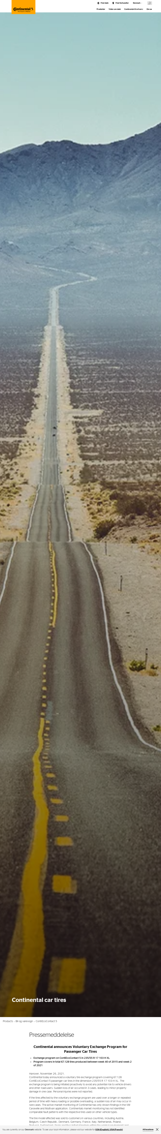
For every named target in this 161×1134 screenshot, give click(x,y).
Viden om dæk (115, 9)
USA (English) (102, 1130)
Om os (149, 9)
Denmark (136, 3)
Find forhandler (122, 3)
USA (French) (116, 1130)
